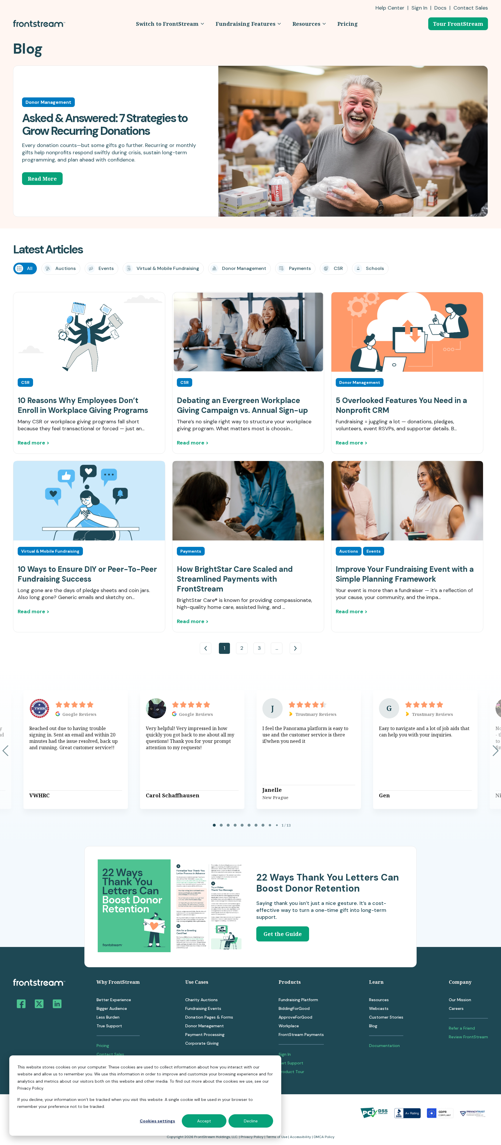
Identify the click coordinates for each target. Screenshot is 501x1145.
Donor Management (204, 1025)
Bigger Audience (112, 1008)
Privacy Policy (252, 1137)
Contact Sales (110, 1054)
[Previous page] (5, 750)
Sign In (419, 7)
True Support (109, 1025)
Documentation (384, 1045)
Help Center (389, 7)
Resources (379, 999)
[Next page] (495, 750)
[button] (170, 23)
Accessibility (300, 1137)
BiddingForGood (294, 1008)
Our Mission (460, 999)
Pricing (103, 1045)
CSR (338, 268)
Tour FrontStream (458, 23)
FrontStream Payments (301, 1034)
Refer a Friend (462, 1028)
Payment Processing (204, 1034)
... (276, 648)
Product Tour (291, 1071)
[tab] (214, 825)
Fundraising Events (203, 1008)
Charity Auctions (201, 999)
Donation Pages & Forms (209, 1017)
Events (106, 268)
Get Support (291, 1063)
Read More (42, 178)
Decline (251, 1121)
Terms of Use (276, 1137)
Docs (440, 7)
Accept (204, 1121)
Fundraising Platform (298, 999)
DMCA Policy (324, 1137)
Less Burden (108, 1017)
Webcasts (379, 1008)
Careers (456, 1008)
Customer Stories (386, 1017)
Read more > (33, 442)
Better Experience (114, 999)
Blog (373, 1025)
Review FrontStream (468, 1036)
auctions (65, 268)
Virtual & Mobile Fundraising (168, 268)
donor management (244, 268)
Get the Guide (283, 933)
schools (375, 268)
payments (300, 268)
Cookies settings (157, 1121)
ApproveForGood (295, 1017)
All (29, 268)
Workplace (289, 1025)
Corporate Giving (202, 1043)
